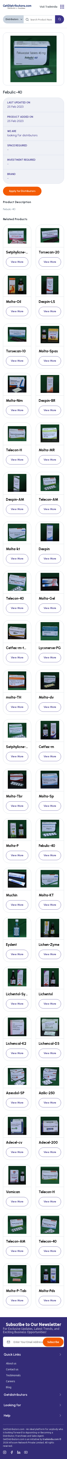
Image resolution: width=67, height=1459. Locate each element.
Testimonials (13, 1375)
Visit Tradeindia (48, 6)
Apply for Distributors (22, 191)
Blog (8, 1387)
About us (11, 1363)
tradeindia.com (51, 1439)
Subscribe (53, 1342)
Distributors (12, 19)
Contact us (12, 1369)
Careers (10, 1381)
